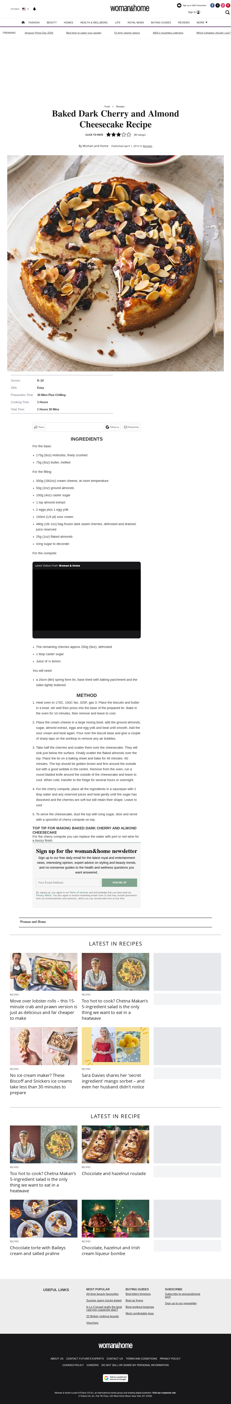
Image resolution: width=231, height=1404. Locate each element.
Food (107, 106)
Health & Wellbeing (94, 22)
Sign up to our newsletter (181, 1303)
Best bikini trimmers (138, 1294)
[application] (86, 600)
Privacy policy (170, 1358)
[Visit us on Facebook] (212, 5)
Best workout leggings (140, 1307)
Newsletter (133, 427)
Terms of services (79, 892)
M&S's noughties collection (168, 32)
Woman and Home (95, 146)
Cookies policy (73, 1365)
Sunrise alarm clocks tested (103, 1300)
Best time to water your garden (83, 32)
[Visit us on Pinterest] (228, 5)
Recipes (120, 106)
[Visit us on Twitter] (217, 5)
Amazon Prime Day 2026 (39, 32)
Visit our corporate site (164, 1393)
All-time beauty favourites (102, 1294)
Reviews (183, 22)
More (201, 22)
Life (117, 22)
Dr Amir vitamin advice (127, 32)
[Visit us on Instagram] (223, 5)
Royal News (136, 22)
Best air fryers (134, 1300)
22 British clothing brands (102, 1316)
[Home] (23, 22)
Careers (93, 1365)
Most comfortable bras (140, 1313)
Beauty (52, 22)
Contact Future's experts (85, 1358)
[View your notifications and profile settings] (34, 9)
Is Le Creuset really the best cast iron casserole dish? (104, 1308)
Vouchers (92, 1322)
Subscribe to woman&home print (182, 1295)
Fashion (34, 22)
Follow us (114, 427)
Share (41, 427)
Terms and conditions (141, 1358)
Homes (68, 22)
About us (57, 1358)
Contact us (115, 1358)
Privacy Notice (43, 895)
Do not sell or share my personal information (135, 1365)
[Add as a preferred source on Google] (115, 1378)
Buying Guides (161, 22)
